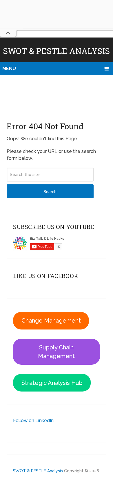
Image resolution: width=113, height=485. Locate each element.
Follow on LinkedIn (33, 420)
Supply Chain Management (56, 351)
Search (50, 191)
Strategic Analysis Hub (52, 382)
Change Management (51, 320)
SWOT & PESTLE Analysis (56, 51)
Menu (9, 68)
